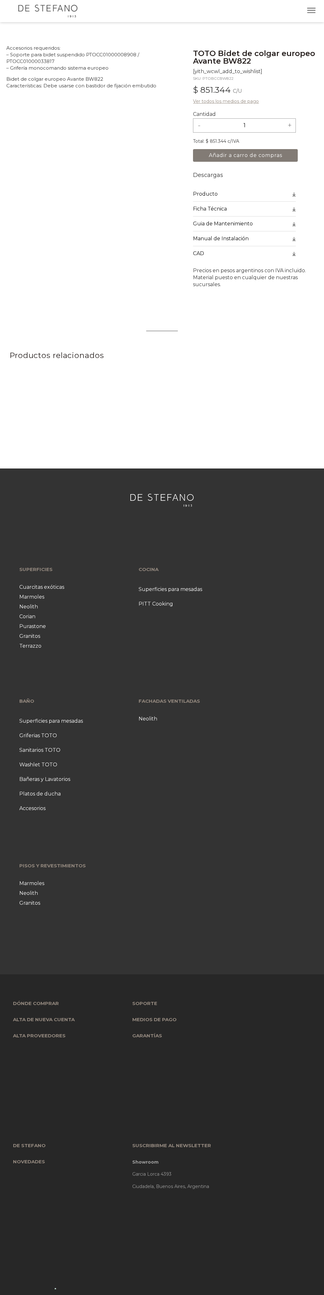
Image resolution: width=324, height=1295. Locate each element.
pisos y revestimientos (52, 866)
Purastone (32, 626)
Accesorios (32, 808)
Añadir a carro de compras (245, 155)
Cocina (149, 569)
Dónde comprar (36, 1003)
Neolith (28, 607)
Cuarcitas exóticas (41, 587)
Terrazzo (30, 646)
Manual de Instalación (221, 239)
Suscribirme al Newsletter (171, 1145)
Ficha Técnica (210, 209)
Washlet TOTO (38, 765)
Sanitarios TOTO (39, 750)
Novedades (29, 1162)
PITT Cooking (156, 604)
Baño (26, 701)
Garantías (147, 1036)
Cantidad (204, 114)
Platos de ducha (40, 794)
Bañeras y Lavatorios (44, 779)
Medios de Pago (154, 1019)
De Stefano (29, 1145)
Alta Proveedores (39, 1036)
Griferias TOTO (38, 735)
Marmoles (31, 597)
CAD (198, 253)
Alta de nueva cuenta (44, 1019)
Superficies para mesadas (170, 589)
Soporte (144, 1003)
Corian (27, 616)
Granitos (29, 636)
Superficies (36, 569)
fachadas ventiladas (169, 701)
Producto (205, 194)
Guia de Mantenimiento (223, 224)
